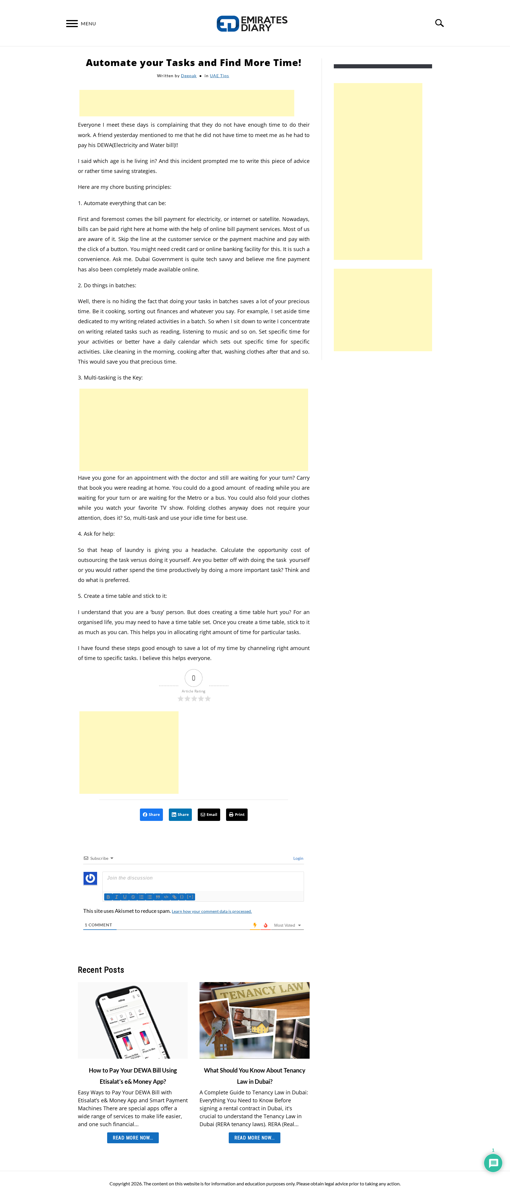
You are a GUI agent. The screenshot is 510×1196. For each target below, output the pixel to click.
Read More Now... (133, 1138)
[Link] (174, 896)
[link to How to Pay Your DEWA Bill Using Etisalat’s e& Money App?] (133, 1020)
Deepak (189, 75)
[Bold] (108, 896)
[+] (190, 896)
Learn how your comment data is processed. (212, 911)
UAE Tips (219, 75)
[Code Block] (166, 896)
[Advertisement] (186, 103)
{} (182, 896)
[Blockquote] (158, 896)
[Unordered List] (150, 896)
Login (297, 858)
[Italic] (116, 896)
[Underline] (125, 896)
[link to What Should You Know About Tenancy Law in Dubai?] (254, 1020)
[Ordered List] (141, 896)
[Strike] (133, 896)
